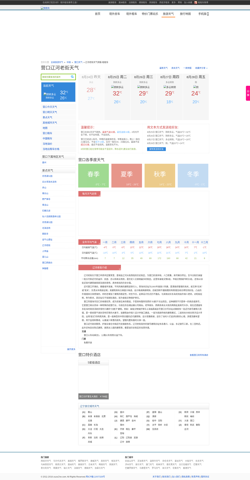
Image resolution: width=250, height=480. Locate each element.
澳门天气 (150, 464)
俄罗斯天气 (83, 461)
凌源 (136, 438)
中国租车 (47, 138)
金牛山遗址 (47, 239)
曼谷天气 (179, 461)
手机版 (202, 13)
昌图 (90, 425)
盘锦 (154, 412)
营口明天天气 (50, 112)
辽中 (122, 442)
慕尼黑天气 (171, 464)
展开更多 (71, 349)
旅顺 (128, 442)
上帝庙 (45, 251)
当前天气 (48, 85)
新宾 (186, 412)
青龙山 (45, 205)
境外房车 (114, 13)
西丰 (198, 412)
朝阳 (198, 425)
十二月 (204, 242)
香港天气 (187, 468)
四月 (132, 242)
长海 (96, 425)
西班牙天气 (46, 461)
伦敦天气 (177, 468)
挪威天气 (94, 461)
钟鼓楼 (45, 268)
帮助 (180, 2)
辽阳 (122, 438)
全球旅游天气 (57, 62)
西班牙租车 (164, 2)
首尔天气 (139, 464)
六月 (150, 242)
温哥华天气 (155, 461)
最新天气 (164, 68)
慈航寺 (45, 234)
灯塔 (96, 429)
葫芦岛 (129, 416)
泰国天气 (82, 464)
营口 (192, 421)
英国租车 (153, 2)
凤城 (90, 442)
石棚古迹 (46, 211)
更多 (174, 2)
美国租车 (112, 2)
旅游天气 (168, 13)
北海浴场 (46, 228)
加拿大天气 (100, 468)
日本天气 (92, 464)
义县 (186, 421)
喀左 (128, 429)
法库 (96, 438)
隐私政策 (186, 477)
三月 (123, 242)
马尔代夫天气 (59, 461)
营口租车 (47, 133)
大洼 (90, 429)
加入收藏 (188, 2)
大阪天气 (189, 461)
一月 (105, 242)
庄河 (186, 429)
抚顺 (101, 438)
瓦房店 (155, 429)
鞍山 (90, 412)
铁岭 (160, 425)
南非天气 (105, 461)
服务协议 (205, 477)
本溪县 (97, 416)
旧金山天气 (130, 461)
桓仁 (122, 416)
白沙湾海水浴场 (49, 182)
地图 (45, 128)
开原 (122, 429)
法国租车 (133, 2)
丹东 (90, 433)
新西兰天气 (60, 464)
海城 (136, 416)
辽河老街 (46, 245)
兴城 (192, 412)
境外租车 (131, 13)
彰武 (192, 425)
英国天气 (113, 464)
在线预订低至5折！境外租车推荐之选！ (61, 2)
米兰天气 (166, 468)
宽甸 (122, 433)
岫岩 (192, 416)
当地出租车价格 (51, 149)
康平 (134, 429)
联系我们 (166, 477)
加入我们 (176, 477)
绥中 (154, 421)
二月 (114, 242)
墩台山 (45, 193)
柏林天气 (160, 464)
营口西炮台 (47, 263)
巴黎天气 (197, 464)
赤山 (44, 187)
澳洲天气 (72, 464)
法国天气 (78, 468)
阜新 (90, 438)
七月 (159, 242)
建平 (128, 421)
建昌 (122, 421)
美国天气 (72, 461)
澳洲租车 (123, 2)
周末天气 (175, 68)
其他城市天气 (50, 122)
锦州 (122, 425)
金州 (134, 421)
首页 (97, 13)
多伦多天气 (167, 461)
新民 (186, 416)
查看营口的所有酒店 (199, 355)
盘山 (160, 412)
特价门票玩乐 (150, 13)
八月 (168, 242)
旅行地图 (185, 13)
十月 (186, 242)
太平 (154, 425)
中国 (69, 62)
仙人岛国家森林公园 (51, 216)
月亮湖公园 (47, 176)
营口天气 (78, 62)
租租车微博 (203, 2)
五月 (141, 242)
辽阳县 (129, 438)
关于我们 (157, 477)
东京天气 (199, 461)
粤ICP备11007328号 (95, 477)
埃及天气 (115, 461)
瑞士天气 (68, 468)
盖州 (44, 162)
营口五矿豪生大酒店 (93, 396)
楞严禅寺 (46, 199)
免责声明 (195, 477)
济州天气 (129, 464)
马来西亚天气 (47, 464)
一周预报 (187, 68)
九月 (177, 242)
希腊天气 (57, 468)
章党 (186, 425)
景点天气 (47, 117)
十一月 (195, 242)
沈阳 (160, 421)
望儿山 (45, 257)
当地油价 (47, 143)
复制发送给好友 (156, 149)
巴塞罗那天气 (131, 468)
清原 (154, 416)
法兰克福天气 (185, 464)
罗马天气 (156, 468)
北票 (104, 416)
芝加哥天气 (142, 461)
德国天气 (88, 468)
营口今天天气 (50, 106)
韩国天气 (103, 464)
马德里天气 (144, 468)
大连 (101, 429)
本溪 (90, 416)
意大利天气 (46, 468)
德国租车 (143, 2)
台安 (166, 425)
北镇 (90, 421)
